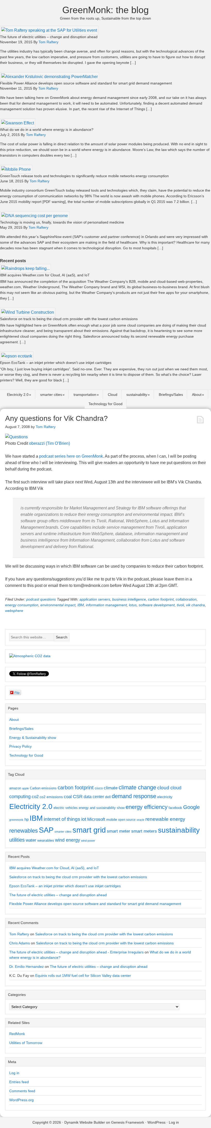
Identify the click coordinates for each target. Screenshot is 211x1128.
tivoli (180, 605)
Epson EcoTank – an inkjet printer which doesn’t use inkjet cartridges (55, 363)
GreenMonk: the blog (105, 10)
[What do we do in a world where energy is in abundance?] (17, 123)
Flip (17, 692)
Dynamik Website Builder (84, 1122)
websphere (14, 611)
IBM (80, 605)
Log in (14, 1073)
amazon (15, 788)
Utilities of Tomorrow (25, 1043)
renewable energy (165, 819)
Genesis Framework (127, 1122)
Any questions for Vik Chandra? (56, 418)
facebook (175, 808)
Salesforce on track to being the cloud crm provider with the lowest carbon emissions (69, 319)
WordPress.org (21, 1100)
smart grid (89, 830)
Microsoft (96, 819)
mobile (111, 819)
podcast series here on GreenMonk (71, 456)
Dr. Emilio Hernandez (26, 966)
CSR (78, 796)
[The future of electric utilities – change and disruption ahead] (49, 30)
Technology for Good (105, 404)
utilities (17, 840)
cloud (163, 787)
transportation (85, 394)
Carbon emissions (43, 788)
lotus (133, 605)
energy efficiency (147, 807)
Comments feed (22, 1091)
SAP (46, 830)
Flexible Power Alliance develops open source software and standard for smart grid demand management (86, 83)
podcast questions (41, 599)
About (196, 394)
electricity (164, 797)
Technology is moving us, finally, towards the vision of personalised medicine (62, 222)
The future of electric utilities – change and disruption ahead (49, 37)
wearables (45, 840)
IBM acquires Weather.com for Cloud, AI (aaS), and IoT (45, 275)
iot (83, 819)
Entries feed (19, 1082)
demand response (134, 796)
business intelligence (129, 599)
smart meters (144, 831)
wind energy (67, 840)
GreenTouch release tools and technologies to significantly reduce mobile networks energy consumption (84, 176)
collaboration (186, 599)
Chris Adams (19, 943)
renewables (23, 830)
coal (68, 796)
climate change (137, 787)
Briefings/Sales (171, 394)
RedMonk (17, 1034)
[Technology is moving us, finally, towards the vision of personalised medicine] (34, 215)
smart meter (118, 831)
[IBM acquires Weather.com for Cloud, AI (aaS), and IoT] (25, 268)
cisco (99, 788)
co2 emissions (51, 797)
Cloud (112, 394)
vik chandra (195, 605)
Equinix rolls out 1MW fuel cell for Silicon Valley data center (83, 975)
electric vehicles (66, 808)
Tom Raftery (19, 934)
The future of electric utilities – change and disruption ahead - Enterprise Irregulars (76, 952)
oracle (140, 819)
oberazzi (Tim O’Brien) (49, 443)
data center (94, 796)
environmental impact (57, 605)
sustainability (136, 394)
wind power (88, 840)
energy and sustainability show (102, 808)
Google (191, 807)
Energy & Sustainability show (32, 738)
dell (108, 797)
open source (127, 820)
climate (111, 787)
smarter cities (51, 394)
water (31, 840)
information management (106, 605)
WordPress (156, 1122)
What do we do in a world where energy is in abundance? (46, 129)
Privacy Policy (20, 746)
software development (157, 605)
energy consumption (21, 605)
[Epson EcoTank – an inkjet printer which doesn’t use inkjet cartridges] (16, 356)
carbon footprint (161, 599)
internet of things (62, 819)
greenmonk (16, 819)
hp (26, 819)
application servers (95, 599)
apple (25, 788)
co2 (35, 796)
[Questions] (16, 437)
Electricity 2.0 (18, 394)
